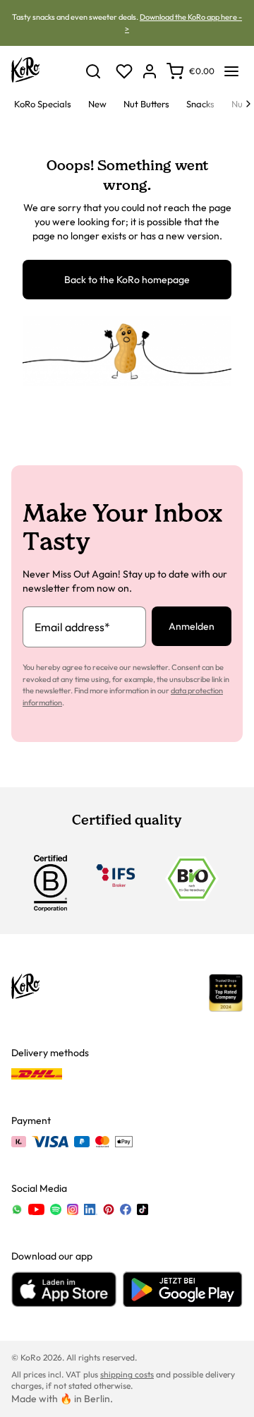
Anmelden (191, 626)
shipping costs (127, 1374)
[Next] (248, 103)
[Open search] (93, 71)
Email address (72, 627)
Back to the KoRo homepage (127, 279)
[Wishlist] (124, 71)
